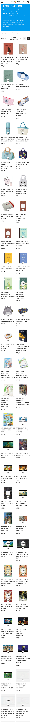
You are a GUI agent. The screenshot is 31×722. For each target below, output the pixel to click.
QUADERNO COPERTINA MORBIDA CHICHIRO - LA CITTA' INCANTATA (23, 402)
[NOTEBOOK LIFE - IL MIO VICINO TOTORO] (8, 258)
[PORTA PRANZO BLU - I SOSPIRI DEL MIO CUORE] (23, 310)
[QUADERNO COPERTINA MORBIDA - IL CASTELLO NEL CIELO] (8, 363)
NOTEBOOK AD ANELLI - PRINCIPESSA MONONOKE (8, 244)
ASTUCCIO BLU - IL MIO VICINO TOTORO (22, 86)
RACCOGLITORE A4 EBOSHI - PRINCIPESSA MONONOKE (22, 633)
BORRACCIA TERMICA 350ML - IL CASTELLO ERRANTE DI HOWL (8, 139)
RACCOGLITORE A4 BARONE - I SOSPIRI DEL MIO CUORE (22, 606)
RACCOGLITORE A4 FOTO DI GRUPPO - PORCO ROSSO (7, 659)
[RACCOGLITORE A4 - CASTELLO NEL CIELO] (8, 444)
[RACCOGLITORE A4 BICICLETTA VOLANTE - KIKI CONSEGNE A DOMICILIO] (8, 621)
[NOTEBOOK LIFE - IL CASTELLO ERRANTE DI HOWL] (23, 233)
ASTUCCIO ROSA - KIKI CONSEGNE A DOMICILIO (7, 112)
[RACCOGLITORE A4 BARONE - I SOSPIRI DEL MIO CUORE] (23, 595)
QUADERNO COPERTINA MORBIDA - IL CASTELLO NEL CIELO (8, 375)
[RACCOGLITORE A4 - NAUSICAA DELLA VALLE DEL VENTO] (23, 493)
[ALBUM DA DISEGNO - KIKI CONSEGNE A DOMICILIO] (23, 49)
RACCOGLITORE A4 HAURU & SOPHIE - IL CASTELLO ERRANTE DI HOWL (7, 712)
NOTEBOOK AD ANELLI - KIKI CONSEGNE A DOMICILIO (21, 218)
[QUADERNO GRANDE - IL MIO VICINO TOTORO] (8, 419)
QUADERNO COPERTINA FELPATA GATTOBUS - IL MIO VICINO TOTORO (22, 347)
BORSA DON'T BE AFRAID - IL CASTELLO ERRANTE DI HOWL (23, 139)
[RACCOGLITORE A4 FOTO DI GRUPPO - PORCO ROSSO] (8, 648)
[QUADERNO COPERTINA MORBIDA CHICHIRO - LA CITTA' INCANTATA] (23, 390)
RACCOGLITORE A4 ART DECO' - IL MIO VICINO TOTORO (22, 581)
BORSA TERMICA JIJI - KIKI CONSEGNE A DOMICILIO (7, 191)
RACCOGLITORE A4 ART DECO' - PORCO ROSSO (7, 606)
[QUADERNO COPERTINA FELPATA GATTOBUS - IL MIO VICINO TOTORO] (23, 336)
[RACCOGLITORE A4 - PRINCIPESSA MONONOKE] (8, 518)
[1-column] (24, 38)
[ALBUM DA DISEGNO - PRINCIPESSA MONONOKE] (8, 76)
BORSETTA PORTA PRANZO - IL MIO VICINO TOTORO (21, 191)
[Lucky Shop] (15, 1)
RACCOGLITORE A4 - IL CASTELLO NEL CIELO (22, 478)
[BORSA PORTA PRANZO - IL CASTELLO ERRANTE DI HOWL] (8, 153)
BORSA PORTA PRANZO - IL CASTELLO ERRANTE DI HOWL (7, 165)
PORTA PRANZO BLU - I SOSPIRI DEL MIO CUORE (22, 321)
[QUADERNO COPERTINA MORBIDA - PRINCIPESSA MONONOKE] (8, 390)
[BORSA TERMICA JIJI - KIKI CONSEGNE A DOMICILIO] (8, 181)
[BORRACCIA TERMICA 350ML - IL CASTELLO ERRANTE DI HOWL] (8, 128)
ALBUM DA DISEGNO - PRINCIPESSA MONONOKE (7, 87)
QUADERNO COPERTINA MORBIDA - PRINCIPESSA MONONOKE (5, 403)
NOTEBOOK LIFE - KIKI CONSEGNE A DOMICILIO (23, 269)
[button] (28, 2)
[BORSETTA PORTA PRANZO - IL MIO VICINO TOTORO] (23, 181)
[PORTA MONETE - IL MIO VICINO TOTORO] (8, 310)
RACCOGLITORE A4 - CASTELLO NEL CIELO (8, 454)
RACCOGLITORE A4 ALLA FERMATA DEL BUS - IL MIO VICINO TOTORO (22, 555)
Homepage (4, 33)
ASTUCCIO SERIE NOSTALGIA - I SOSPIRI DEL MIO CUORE (21, 113)
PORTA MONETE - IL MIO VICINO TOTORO (7, 320)
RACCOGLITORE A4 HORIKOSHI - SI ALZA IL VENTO (22, 430)
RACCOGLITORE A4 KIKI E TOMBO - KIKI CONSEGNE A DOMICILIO (22, 712)
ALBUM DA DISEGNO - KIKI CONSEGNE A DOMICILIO (22, 59)
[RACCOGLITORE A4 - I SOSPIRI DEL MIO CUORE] (8, 468)
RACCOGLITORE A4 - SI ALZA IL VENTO (7, 553)
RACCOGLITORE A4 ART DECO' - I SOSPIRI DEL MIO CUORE (8, 581)
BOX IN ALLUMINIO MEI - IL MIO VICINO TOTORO (7, 217)
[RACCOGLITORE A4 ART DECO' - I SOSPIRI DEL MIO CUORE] (8, 570)
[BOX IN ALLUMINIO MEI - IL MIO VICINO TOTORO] (8, 206)
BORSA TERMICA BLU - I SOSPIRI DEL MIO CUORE (22, 164)
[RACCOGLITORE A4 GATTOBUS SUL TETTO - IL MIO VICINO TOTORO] (23, 648)
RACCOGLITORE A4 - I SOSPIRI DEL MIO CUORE (8, 478)
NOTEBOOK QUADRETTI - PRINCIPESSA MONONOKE (20, 295)
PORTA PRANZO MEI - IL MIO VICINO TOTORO (7, 346)
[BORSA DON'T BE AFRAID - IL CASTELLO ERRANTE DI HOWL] (23, 128)
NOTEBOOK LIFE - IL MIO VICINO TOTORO (7, 268)
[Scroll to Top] (28, 713)
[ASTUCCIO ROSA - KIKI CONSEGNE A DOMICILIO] (8, 101)
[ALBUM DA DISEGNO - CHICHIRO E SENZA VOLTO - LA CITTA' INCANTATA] (8, 49)
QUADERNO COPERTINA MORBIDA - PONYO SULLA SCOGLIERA (22, 375)
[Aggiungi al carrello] (8, 53)
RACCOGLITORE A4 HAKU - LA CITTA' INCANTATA (22, 686)
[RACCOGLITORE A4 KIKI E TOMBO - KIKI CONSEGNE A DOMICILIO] (23, 700)
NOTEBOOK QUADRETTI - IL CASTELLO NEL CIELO (8, 294)
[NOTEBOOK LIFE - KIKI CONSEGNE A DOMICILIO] (23, 258)
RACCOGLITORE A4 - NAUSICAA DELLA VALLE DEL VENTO (22, 504)
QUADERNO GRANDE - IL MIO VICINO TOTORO (8, 430)
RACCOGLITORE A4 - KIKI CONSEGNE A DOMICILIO (7, 504)
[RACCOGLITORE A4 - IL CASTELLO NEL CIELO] (23, 468)
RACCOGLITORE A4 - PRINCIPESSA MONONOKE (7, 529)
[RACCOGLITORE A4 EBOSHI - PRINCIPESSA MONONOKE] (23, 621)
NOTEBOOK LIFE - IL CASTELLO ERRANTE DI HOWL (22, 244)
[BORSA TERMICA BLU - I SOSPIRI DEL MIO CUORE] (23, 153)
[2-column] (28, 38)
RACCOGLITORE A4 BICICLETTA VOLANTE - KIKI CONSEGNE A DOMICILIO (7, 633)
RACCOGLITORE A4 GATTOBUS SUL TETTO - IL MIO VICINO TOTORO (23, 660)
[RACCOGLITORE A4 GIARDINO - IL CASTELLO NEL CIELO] (8, 675)
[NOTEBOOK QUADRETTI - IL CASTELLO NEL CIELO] (8, 283)
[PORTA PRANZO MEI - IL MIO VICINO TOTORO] (8, 336)
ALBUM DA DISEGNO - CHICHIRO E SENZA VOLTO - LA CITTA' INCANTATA (7, 60)
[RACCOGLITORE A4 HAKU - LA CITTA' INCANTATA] (23, 675)
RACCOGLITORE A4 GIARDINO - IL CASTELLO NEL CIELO (8, 686)
